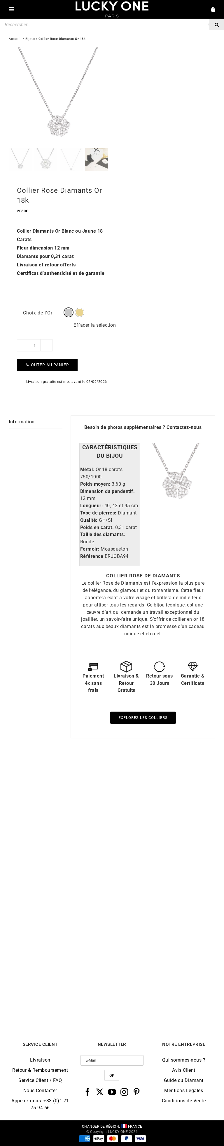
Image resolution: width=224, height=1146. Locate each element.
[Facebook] (88, 1092)
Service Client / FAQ (40, 1080)
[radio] (68, 312)
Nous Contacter (40, 1090)
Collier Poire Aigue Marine (163, 1001)
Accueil (15, 39)
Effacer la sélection (95, 325)
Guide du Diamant (184, 1080)
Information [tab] (22, 422)
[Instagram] (124, 1092)
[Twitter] (100, 1092)
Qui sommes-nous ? (184, 1060)
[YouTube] (112, 1092)
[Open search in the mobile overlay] (112, 24)
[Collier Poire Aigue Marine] (163, 899)
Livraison (40, 1060)
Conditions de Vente (184, 1100)
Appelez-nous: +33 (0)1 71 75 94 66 (40, 1104)
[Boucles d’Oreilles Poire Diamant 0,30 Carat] (163, 770)
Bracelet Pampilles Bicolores (60, 872)
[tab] (110, 451)
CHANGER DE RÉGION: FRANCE (112, 1126)
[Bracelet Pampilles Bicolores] (60, 770)
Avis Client (183, 1070)
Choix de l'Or (37, 313)
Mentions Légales (183, 1090)
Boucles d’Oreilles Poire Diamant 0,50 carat (60, 1001)
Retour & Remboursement (40, 1070)
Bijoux (30, 39)
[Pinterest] (137, 1092)
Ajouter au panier (47, 364)
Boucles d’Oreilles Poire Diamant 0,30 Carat (164, 872)
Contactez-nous (184, 427)
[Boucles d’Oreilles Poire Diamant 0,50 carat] (60, 899)
